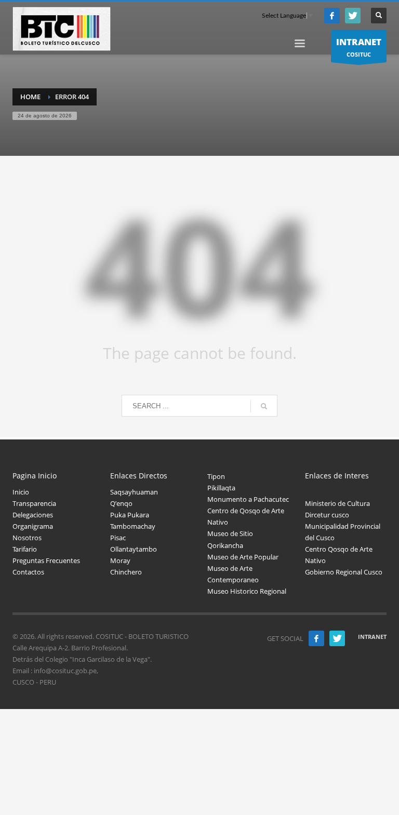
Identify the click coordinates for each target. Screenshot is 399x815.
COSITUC (358, 47)
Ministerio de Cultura (337, 503)
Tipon (216, 476)
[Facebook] (332, 15)
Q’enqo (121, 503)
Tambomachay (132, 526)
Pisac (118, 537)
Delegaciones (32, 514)
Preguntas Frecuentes (46, 560)
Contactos (28, 572)
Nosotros (27, 537)
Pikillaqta (221, 487)
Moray (120, 560)
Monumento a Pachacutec (248, 499)
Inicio (20, 492)
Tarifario (24, 549)
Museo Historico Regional (246, 591)
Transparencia (34, 503)
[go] (263, 406)
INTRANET (372, 636)
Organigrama (32, 526)
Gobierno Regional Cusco (343, 572)
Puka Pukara (129, 514)
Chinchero (126, 572)
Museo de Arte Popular (242, 557)
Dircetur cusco (327, 514)
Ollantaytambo (133, 549)
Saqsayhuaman (134, 492)
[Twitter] (353, 15)
